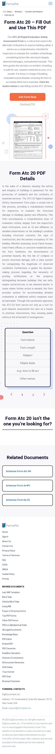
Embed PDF (7, 644)
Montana (18, 12)
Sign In (5, 537)
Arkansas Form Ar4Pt (18, 485)
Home (5, 532)
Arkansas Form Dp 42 (18, 500)
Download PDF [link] (27, 104)
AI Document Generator (13, 662)
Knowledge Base (10, 634)
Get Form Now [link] (27, 97)
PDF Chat (6, 676)
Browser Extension (11, 681)
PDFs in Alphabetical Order (14, 625)
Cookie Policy (8, 574)
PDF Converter (9, 648)
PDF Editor (7, 639)
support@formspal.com (19, 708)
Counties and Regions (34, 12)
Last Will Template (11, 592)
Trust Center (8, 672)
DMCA (5, 569)
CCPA (4, 565)
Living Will (6, 606)
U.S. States (7, 12)
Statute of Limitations (12, 658)
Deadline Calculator (11, 653)
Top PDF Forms (9, 616)
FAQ (4, 560)
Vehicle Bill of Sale (10, 602)
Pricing (5, 579)
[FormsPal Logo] (10, 3)
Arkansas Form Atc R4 (18, 471)
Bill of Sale (7, 597)
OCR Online (7, 667)
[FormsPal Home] (10, 524)
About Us (6, 541)
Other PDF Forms (10, 620)
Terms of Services (11, 555)
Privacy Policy (8, 551)
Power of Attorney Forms (14, 611)
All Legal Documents (11, 630)
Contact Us (7, 546)
